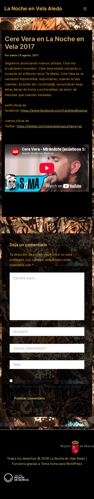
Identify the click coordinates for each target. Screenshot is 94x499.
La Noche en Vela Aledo (33, 8)
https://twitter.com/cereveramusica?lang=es (49, 126)
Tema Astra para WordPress (61, 464)
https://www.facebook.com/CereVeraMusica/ (54, 110)
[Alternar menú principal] (85, 8)
